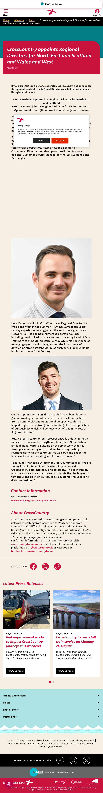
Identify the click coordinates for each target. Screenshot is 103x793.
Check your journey (53, 4)
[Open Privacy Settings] (9, 784)
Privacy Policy (41, 133)
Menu (6, 15)
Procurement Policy (58, 743)
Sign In (97, 14)
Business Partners (37, 743)
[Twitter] (86, 760)
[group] (27, 633)
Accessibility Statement (82, 743)
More (41, 140)
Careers (11, 740)
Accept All (60, 140)
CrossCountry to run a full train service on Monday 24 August (76, 641)
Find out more (16, 670)
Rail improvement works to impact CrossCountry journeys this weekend (25, 641)
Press (32, 20)
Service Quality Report (51, 746)
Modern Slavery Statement (81, 740)
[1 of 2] (50, 682)
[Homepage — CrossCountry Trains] (51, 12)
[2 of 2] (53, 682)
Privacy (20, 740)
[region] (51, 131)
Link (56, 564)
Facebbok (33, 564)
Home (6, 20)
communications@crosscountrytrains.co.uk (33, 500)
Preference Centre (16, 743)
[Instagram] (73, 760)
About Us (19, 20)
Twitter (45, 564)
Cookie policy (58, 740)
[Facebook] (60, 760)
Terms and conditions (38, 740)
